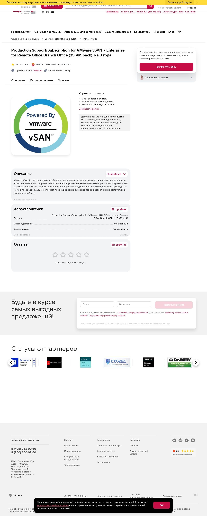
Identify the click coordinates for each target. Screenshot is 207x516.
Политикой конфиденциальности (133, 312)
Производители (72, 451)
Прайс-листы (71, 445)
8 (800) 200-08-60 (23, 452)
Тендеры (141, 11)
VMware (37, 70)
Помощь (134, 445)
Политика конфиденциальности (141, 496)
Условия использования (110, 496)
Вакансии (135, 440)
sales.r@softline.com (170, 7)
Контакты (190, 11)
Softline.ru (112, 11)
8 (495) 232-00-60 (23, 448)
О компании (103, 462)
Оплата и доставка (173, 11)
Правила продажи (172, 496)
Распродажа (103, 440)
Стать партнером (106, 451)
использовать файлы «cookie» (53, 505)
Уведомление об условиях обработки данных (149, 324)
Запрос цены (128, 11)
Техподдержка (72, 465)
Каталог (68, 440)
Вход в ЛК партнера (107, 456)
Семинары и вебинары (109, 445)
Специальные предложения (71, 458)
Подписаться (174, 304)
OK (161, 505)
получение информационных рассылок (107, 315)
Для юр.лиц (154, 11)
